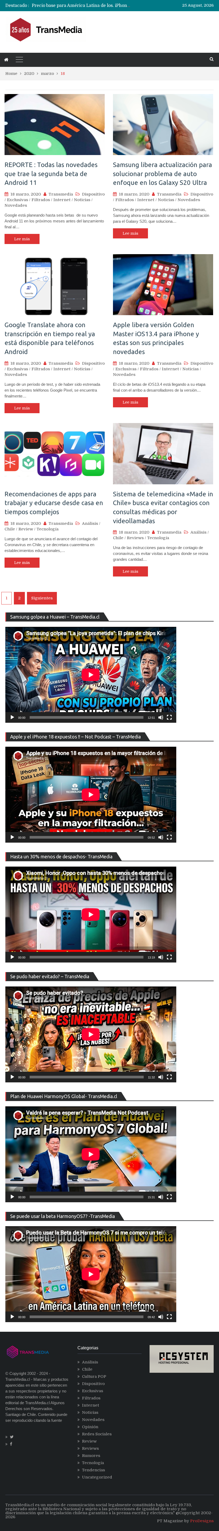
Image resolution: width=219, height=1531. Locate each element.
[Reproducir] (12, 717)
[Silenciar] (160, 717)
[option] (81, 6)
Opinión (90, 1426)
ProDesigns (202, 1520)
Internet (62, 199)
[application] (90, 675)
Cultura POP (94, 1376)
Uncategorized (97, 1477)
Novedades (16, 205)
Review (25, 529)
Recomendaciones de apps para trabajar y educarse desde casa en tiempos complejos (54, 502)
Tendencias (93, 1470)
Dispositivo (93, 194)
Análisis (90, 523)
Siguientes (42, 598)
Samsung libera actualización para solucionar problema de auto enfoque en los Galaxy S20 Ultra (162, 173)
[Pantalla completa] (169, 717)
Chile (10, 529)
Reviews (135, 537)
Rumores (91, 1455)
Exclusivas (17, 199)
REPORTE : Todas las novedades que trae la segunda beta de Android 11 (51, 173)
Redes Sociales (97, 1434)
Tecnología (47, 529)
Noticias (82, 199)
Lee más (22, 239)
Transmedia (61, 194)
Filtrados (41, 199)
